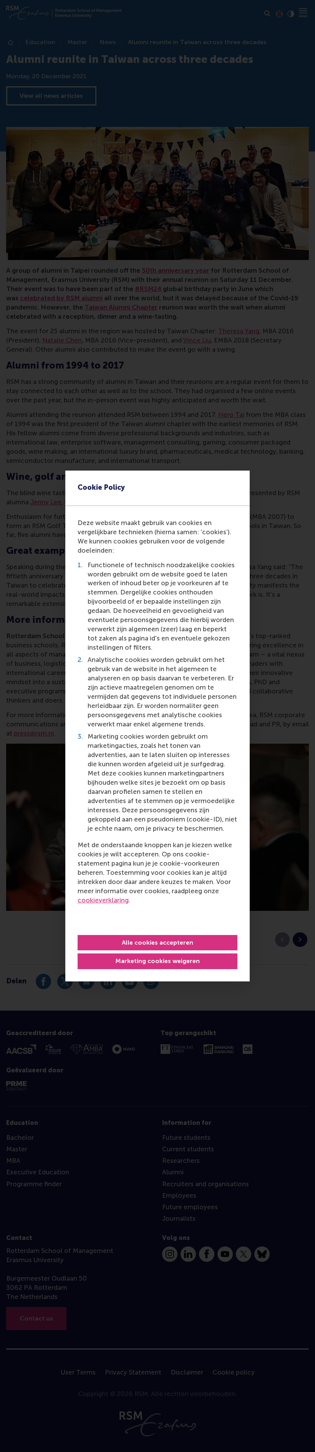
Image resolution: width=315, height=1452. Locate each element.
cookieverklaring (103, 900)
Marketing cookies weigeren (157, 961)
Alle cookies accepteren (157, 942)
